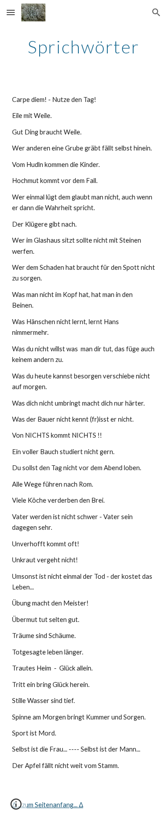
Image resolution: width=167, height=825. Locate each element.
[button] (10, 12)
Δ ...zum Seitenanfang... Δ (47, 805)
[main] (83, 46)
